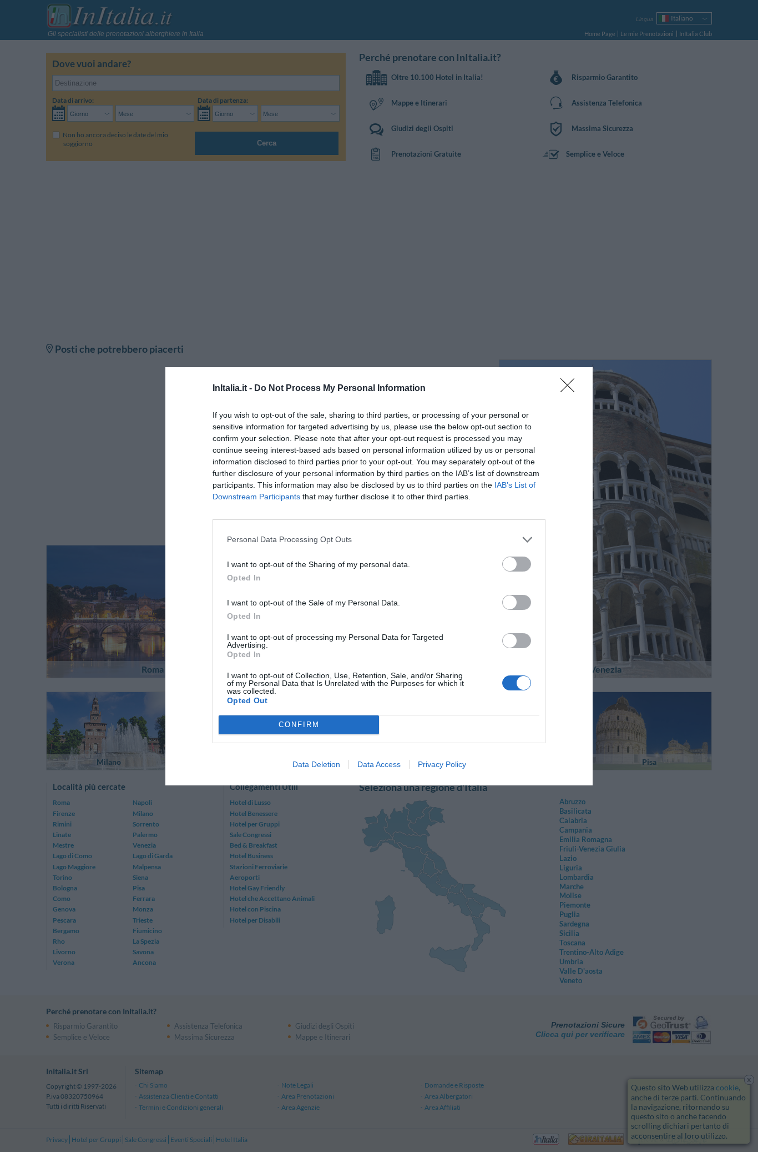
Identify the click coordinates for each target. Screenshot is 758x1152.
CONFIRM (299, 724)
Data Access (379, 764)
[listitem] (379, 539)
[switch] (516, 564)
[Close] (571, 388)
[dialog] (379, 576)
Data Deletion (316, 764)
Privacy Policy (442, 764)
